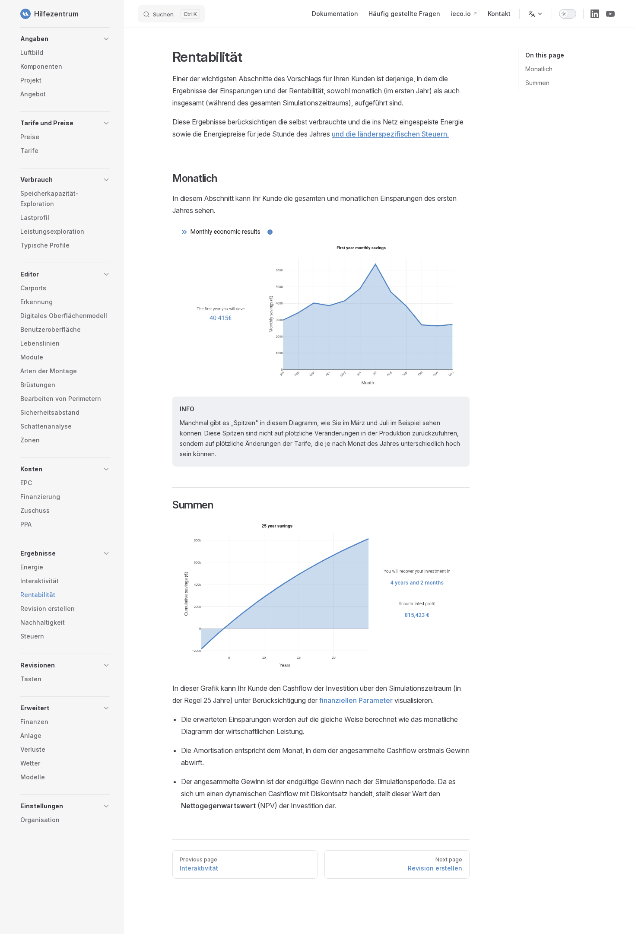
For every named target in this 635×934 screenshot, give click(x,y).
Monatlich (538, 69)
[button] (65, 39)
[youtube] (610, 14)
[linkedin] (595, 14)
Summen (537, 82)
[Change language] (535, 14)
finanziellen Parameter (356, 700)
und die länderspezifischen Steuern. (390, 134)
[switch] (567, 14)
